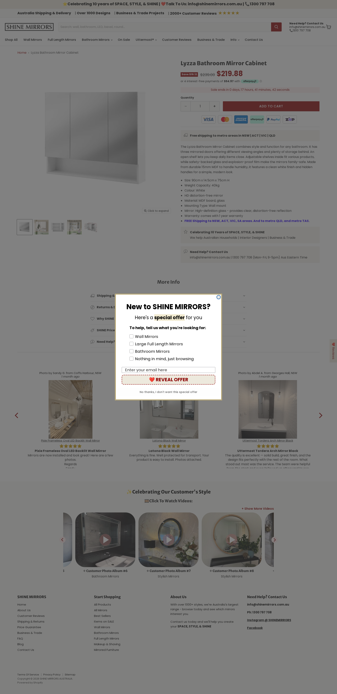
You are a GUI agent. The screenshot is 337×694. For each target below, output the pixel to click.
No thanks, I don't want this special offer (168, 392)
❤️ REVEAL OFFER (168, 379)
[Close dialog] (219, 297)
